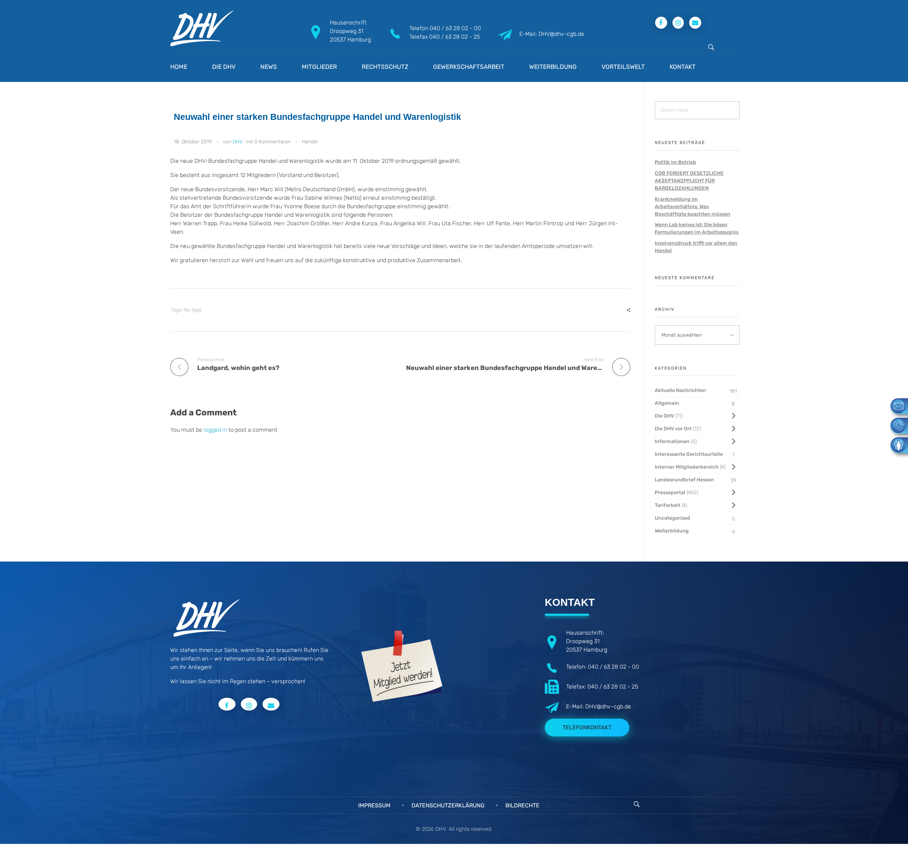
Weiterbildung (672, 531)
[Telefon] (895, 425)
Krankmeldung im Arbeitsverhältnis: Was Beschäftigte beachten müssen (692, 206)
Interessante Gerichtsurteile (689, 454)
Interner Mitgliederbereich (687, 467)
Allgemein (667, 403)
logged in (216, 429)
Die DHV (664, 416)
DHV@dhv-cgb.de (608, 706)
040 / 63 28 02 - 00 (455, 28)
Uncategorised (672, 518)
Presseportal (670, 493)
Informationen (672, 441)
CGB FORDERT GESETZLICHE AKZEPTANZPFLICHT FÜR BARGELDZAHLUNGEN (689, 180)
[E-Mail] (895, 405)
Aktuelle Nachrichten (680, 390)
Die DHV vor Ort (673, 429)
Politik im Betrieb (675, 162)
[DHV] (201, 28)
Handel (310, 142)
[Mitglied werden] (895, 444)
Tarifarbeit (667, 505)
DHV (238, 142)
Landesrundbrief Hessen (684, 480)
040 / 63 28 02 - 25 (454, 36)
